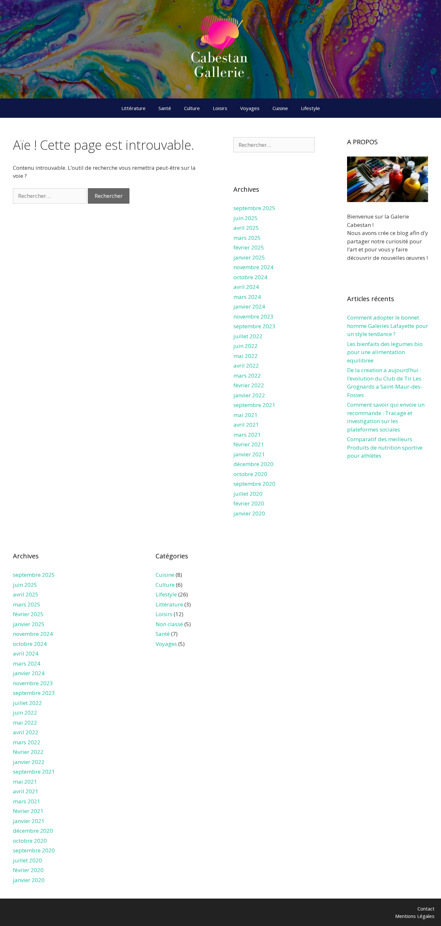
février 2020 (248, 503)
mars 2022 (247, 375)
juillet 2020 (247, 493)
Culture (192, 108)
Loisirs (220, 108)
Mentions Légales (415, 916)
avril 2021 (246, 424)
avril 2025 (246, 227)
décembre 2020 (253, 464)
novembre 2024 (253, 267)
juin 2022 (245, 346)
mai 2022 (245, 356)
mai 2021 (245, 415)
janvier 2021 (249, 454)
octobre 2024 (250, 277)
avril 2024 (246, 286)
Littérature (133, 108)
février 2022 (248, 385)
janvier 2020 (249, 513)
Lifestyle (310, 108)
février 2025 (248, 247)
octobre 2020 (250, 474)
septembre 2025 (254, 208)
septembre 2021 (254, 405)
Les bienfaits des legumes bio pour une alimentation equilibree (385, 352)
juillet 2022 (247, 336)
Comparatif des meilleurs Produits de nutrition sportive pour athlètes (385, 447)
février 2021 (248, 444)
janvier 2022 (249, 395)
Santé (165, 108)
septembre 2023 (254, 326)
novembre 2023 (253, 316)
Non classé (169, 624)
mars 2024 (247, 296)
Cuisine (280, 108)
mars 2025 (247, 237)
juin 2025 (245, 218)
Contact (426, 908)
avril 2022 (246, 365)
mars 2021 (247, 434)
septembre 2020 (254, 483)
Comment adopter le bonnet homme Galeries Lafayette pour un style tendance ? (387, 326)
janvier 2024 (249, 306)
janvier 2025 (249, 257)
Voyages (250, 108)
